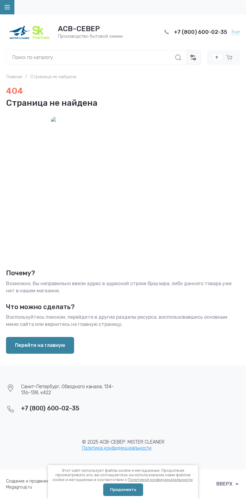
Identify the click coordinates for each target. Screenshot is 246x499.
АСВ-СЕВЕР (79, 29)
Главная (14, 76)
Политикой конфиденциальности (160, 479)
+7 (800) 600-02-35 (200, 32)
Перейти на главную (40, 345)
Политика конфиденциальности (117, 448)
